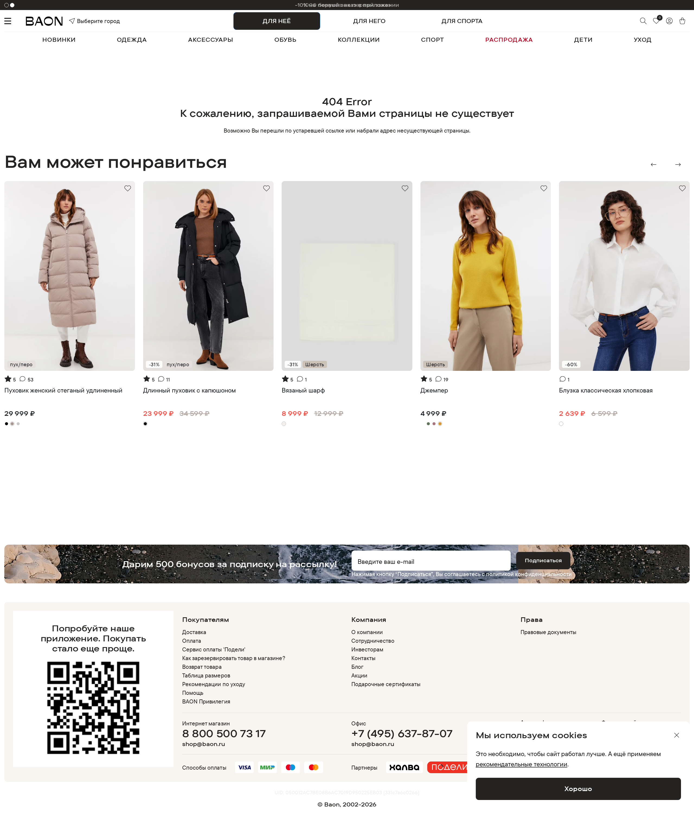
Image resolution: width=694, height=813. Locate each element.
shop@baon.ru (203, 744)
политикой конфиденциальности (529, 573)
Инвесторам (367, 649)
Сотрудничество (372, 640)
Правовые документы (548, 631)
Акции (359, 675)
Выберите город (87, 20)
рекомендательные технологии (521, 764)
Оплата (191, 640)
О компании (367, 631)
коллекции (359, 39)
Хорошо (578, 789)
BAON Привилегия (206, 701)
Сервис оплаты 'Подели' (213, 649)
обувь (285, 39)
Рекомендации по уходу (213, 683)
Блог (357, 666)
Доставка (194, 631)
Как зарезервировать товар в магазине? (233, 657)
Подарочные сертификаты (385, 683)
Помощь (192, 692)
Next (678, 164)
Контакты (363, 657)
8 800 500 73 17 (224, 733)
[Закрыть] (676, 735)
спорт (432, 39)
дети (583, 39)
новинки (59, 39)
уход (643, 39)
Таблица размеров (206, 675)
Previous (653, 164)
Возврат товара (202, 666)
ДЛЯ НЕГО (369, 20)
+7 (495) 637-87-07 (401, 733)
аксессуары (210, 39)
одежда (132, 39)
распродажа (509, 39)
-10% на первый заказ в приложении (347, 5)
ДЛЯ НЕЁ (277, 20)
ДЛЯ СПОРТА (462, 20)
